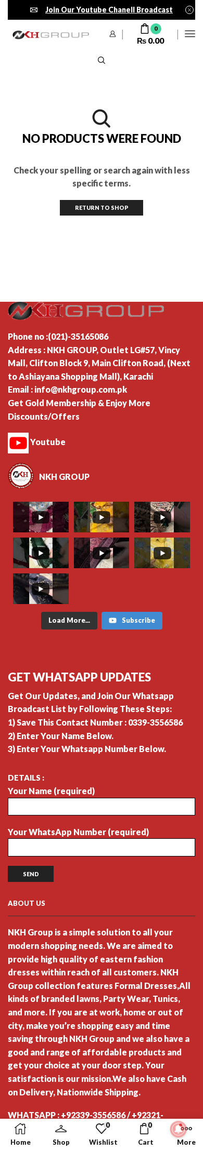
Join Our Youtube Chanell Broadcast (109, 9)
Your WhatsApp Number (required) (78, 832)
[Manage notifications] (178, 1129)
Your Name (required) (51, 791)
